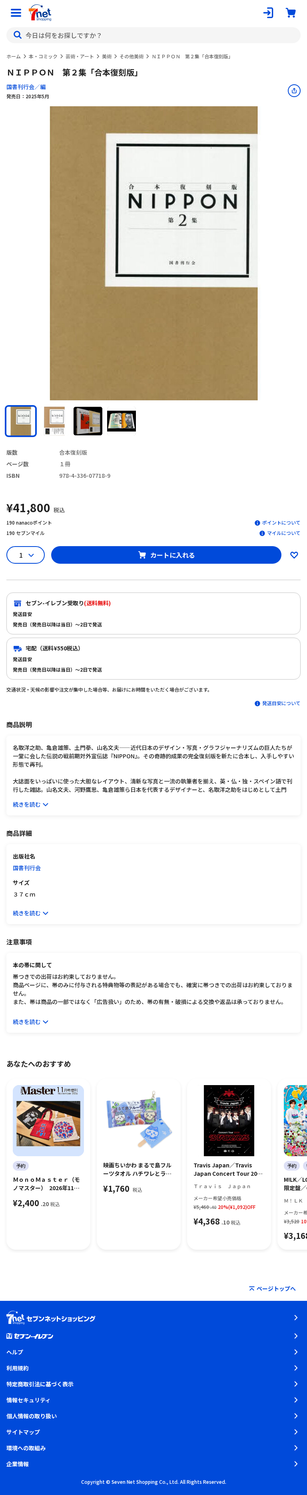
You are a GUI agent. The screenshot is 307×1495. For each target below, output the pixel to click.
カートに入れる (172, 555)
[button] (20, 421)
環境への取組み (26, 1448)
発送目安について (281, 703)
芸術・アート (80, 56)
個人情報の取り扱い (31, 1416)
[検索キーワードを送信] (17, 35)
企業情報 (17, 1464)
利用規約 (17, 1368)
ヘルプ (14, 1352)
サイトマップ (23, 1432)
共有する (294, 90)
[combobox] (153, 35)
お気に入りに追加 (294, 555)
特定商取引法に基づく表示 (40, 1384)
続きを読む (27, 804)
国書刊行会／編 (26, 87)
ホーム (13, 56)
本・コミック (43, 56)
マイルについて (284, 532)
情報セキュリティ (28, 1400)
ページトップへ (276, 1288)
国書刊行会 (27, 868)
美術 (107, 56)
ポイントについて (281, 522)
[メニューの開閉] (16, 12)
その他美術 (132, 56)
